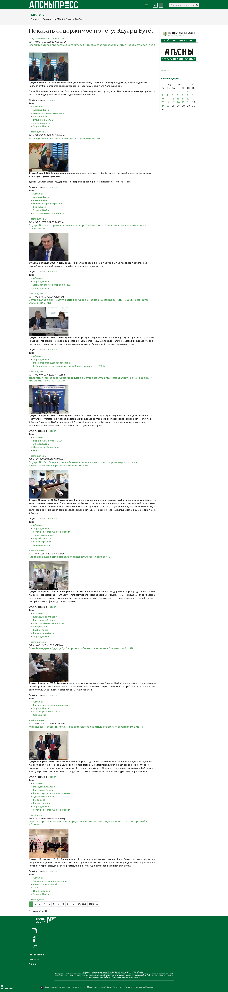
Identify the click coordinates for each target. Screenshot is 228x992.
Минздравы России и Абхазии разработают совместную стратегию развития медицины (86, 726)
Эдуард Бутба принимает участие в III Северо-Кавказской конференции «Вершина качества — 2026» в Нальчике (90, 301)
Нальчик (38, 450)
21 (183, 102)
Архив (32, 964)
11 (167, 99)
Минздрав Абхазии (44, 620)
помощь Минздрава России (49, 623)
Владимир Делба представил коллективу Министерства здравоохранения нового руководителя (92, 46)
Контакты (34, 959)
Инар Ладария (41, 891)
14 (183, 99)
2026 (36, 887)
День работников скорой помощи (52, 285)
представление (41, 123)
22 (188, 102)
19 (173, 102)
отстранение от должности (48, 213)
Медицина (39, 800)
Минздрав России (43, 790)
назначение (40, 116)
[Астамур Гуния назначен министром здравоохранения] (92, 157)
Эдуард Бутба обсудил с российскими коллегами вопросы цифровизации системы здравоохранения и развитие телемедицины (83, 464)
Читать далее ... (37, 131)
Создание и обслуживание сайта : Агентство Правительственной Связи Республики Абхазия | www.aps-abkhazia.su (99, 987)
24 (163, 106)
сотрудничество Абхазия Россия (51, 532)
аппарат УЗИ (40, 626)
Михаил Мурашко (43, 803)
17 (163, 102)
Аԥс (155, 5)
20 (178, 102)
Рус (161, 5)
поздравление (41, 288)
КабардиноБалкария (45, 617)
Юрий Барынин (42, 541)
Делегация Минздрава (46, 447)
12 (173, 99)
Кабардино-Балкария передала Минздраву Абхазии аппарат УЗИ (71, 556)
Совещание (39, 715)
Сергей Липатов (42, 538)
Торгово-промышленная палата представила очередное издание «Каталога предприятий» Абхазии (88, 823)
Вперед (81, 904)
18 (168, 102)
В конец (93, 904)
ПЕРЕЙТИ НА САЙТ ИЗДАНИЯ (178, 40)
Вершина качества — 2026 (48, 441)
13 (178, 99)
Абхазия (38, 106)
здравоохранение (43, 535)
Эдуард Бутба (41, 126)
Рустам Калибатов (43, 633)
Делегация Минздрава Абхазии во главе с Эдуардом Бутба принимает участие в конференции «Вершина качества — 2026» (90, 379)
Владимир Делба (43, 120)
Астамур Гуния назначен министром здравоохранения (64, 138)
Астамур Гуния (41, 110)
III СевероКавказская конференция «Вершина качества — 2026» (69, 366)
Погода (165, 70)
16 (193, 99)
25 (168, 106)
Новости (52, 100)
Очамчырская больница (46, 711)
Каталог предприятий (45, 884)
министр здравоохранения (48, 113)
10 (73, 904)
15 (188, 99)
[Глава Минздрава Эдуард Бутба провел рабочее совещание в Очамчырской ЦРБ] (92, 667)
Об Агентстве (36, 954)
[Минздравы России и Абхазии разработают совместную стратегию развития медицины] (92, 745)
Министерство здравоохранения (52, 363)
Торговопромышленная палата (50, 881)
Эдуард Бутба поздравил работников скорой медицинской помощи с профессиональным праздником (87, 227)
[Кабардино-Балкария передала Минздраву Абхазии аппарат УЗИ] (92, 575)
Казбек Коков (40, 630)
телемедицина (41, 545)
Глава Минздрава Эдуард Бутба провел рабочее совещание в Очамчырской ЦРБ (81, 648)
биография (39, 207)
